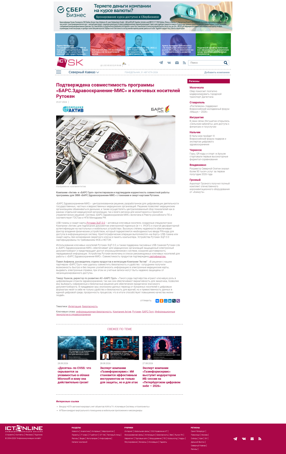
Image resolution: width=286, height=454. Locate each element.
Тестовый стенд (113, 435)
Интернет (129, 431)
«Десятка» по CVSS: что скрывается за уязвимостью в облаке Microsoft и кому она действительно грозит (74, 375)
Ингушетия (197, 117)
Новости (75, 431)
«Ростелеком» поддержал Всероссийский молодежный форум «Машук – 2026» (209, 109)
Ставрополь (197, 102)
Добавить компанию (217, 72)
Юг (206, 438)
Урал (201, 438)
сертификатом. (157, 256)
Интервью (95, 431)
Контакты (19, 435)
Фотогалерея (92, 438)
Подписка (38, 435)
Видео (82, 438)
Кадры (182, 438)
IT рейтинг (93, 435)
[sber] (143, 30)
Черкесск (196, 150)
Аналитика (85, 431)
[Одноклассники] (161, 301)
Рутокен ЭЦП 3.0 (95, 222)
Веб (171, 435)
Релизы (75, 438)
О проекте (9, 435)
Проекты (75, 435)
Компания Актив (122, 311)
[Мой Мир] (165, 301)
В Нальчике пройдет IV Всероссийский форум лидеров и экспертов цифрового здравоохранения (208, 140)
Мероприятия (108, 431)
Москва (204, 435)
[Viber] (178, 301)
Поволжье (195, 435)
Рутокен (136, 311)
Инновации (153, 442)
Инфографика (105, 438)
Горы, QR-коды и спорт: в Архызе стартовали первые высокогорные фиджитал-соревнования (209, 156)
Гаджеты (163, 442)
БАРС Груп (148, 311)
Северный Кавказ (198, 446)
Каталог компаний (79, 442)
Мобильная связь (141, 431)
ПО (164, 438)
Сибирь (194, 438)
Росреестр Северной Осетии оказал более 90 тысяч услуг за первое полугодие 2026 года (209, 171)
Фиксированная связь (134, 435)
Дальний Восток (198, 442)
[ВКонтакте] (157, 301)
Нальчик (195, 132)
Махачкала (197, 87)
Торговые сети (141, 438)
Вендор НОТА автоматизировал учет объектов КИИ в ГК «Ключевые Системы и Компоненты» (104, 406)
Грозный (195, 179)
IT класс (84, 435)
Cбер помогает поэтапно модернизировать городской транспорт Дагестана (206, 94)
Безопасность (90, 306)
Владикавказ (198, 164)
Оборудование (155, 438)
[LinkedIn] (170, 301)
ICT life (102, 435)
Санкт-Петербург (198, 431)
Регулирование (131, 442)
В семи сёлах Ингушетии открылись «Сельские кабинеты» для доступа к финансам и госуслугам (210, 124)
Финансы (143, 442)
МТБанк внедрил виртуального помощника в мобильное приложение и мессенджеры (100, 410)
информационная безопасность (94, 311)
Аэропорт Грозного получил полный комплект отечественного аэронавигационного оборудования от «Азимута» (210, 187)
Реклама (28, 435)
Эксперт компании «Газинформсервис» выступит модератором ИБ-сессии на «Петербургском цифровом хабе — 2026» (161, 377)
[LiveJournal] (174, 301)
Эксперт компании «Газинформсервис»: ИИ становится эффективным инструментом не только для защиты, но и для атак (119, 375)
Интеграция (74, 306)
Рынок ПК (179, 435)
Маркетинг (129, 438)
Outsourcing (172, 438)
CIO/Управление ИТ (159, 431)
